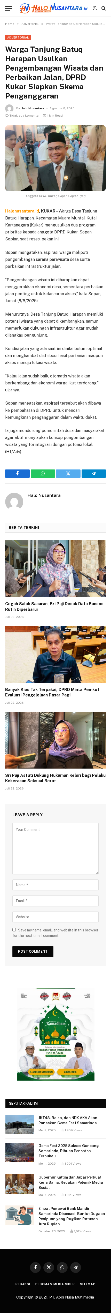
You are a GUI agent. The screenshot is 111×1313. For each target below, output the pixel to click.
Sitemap (88, 1284)
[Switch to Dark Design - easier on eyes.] (94, 8)
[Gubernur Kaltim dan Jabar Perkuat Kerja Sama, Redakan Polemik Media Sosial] (19, 1184)
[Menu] (8, 8)
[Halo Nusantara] (54, 8)
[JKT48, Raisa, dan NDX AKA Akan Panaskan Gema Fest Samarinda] (19, 1124)
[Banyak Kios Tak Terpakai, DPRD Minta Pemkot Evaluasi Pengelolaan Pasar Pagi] (55, 654)
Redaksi (22, 1284)
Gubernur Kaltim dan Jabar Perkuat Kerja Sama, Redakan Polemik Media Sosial (70, 1182)
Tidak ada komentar (25, 115)
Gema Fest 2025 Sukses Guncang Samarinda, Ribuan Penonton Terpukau (68, 1151)
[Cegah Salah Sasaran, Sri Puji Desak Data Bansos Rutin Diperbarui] (55, 568)
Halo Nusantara (32, 108)
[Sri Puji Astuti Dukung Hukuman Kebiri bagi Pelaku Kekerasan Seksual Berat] (55, 740)
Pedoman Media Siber (55, 1284)
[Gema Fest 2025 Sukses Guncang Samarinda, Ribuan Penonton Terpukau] (19, 1152)
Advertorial (18, 37)
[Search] (103, 8)
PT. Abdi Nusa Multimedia (72, 1297)
